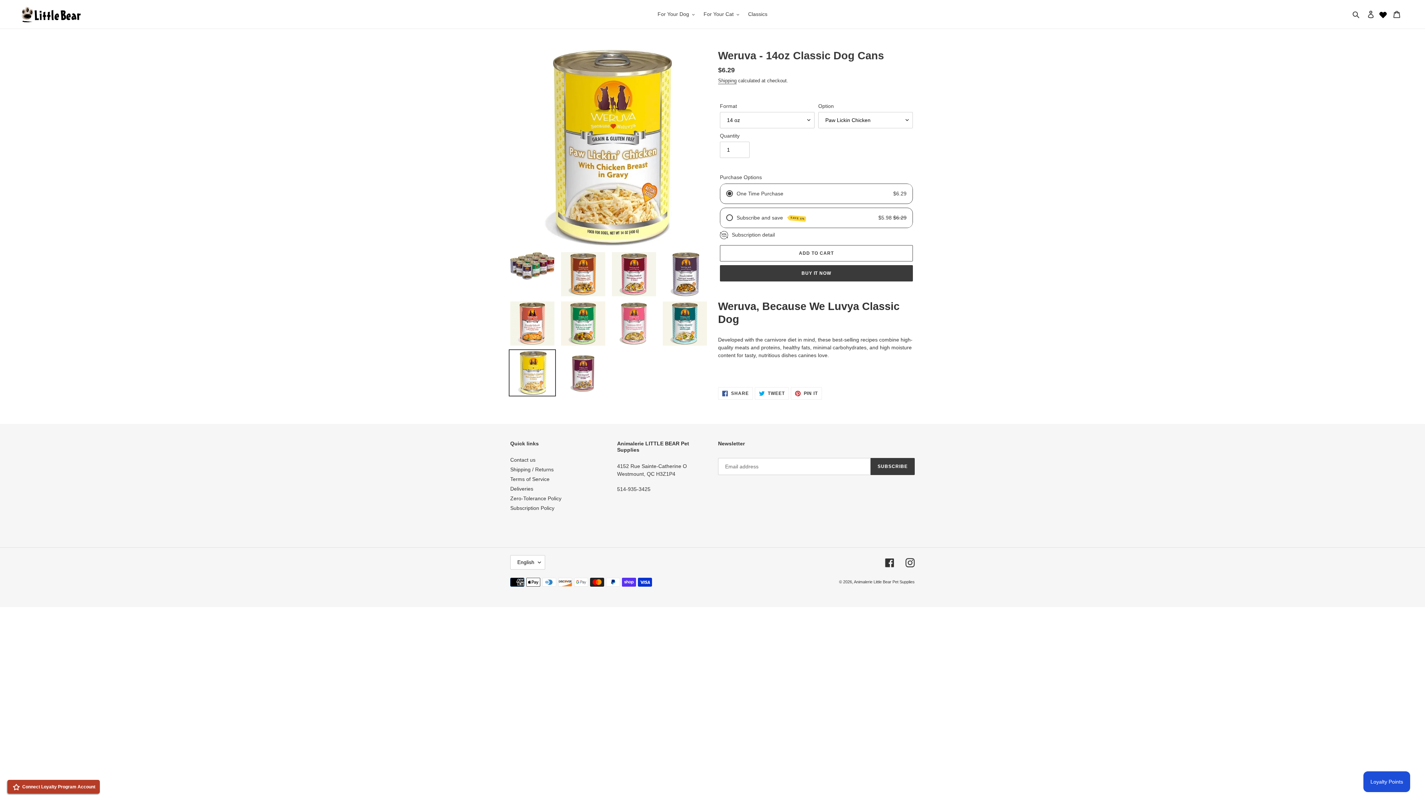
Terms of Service (530, 479)
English (525, 562)
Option (826, 106)
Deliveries (521, 489)
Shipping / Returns (532, 469)
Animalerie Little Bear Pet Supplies (884, 582)
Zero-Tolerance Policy (535, 498)
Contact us (522, 460)
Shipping (727, 80)
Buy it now (817, 273)
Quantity (730, 136)
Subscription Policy (532, 508)
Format (728, 106)
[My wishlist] (1383, 14)
